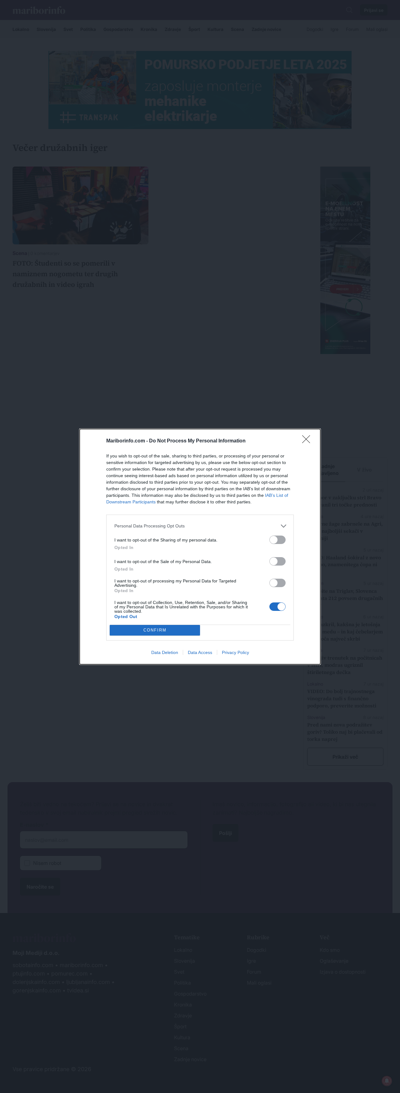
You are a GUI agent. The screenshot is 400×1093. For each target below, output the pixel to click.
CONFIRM (155, 630)
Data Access (200, 652)
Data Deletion (164, 652)
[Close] (308, 441)
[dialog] (200, 546)
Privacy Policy (235, 652)
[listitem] (200, 526)
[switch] (277, 540)
